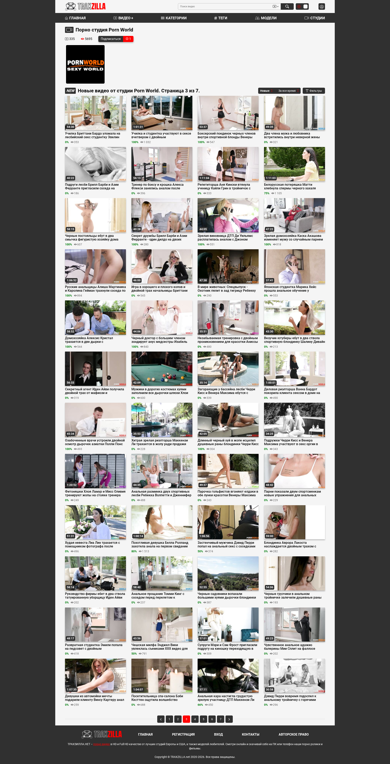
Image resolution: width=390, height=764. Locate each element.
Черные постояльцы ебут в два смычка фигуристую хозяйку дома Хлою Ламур (91, 237)
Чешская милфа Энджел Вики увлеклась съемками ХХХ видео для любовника (159, 647)
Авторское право (294, 734)
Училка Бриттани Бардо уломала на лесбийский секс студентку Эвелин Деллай (92, 135)
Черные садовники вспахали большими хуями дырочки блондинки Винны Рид (227, 595)
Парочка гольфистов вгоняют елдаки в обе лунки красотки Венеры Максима (228, 493)
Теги (222, 18)
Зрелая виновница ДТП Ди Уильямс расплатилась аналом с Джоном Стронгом (225, 237)
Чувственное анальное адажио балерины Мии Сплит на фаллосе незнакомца (289, 647)
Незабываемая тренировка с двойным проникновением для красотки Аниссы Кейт (228, 340)
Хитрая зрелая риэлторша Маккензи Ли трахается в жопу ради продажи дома (159, 442)
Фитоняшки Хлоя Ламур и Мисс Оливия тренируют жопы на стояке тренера (95, 493)
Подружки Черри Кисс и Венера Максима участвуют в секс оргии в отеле (291, 442)
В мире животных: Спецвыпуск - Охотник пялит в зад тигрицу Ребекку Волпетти (227, 288)
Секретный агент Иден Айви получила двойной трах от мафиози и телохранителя (94, 391)
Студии (317, 18)
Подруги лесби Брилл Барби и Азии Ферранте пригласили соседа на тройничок (92, 186)
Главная (77, 18)
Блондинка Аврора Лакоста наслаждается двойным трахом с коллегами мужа (290, 544)
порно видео (101, 744)
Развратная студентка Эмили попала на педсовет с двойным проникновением (93, 647)
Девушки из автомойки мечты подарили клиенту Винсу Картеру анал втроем (94, 698)
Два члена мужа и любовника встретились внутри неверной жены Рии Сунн (292, 135)
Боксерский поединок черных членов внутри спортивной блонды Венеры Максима (227, 135)
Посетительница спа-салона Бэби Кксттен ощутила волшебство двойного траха (157, 698)
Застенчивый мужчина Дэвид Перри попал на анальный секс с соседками (226, 544)
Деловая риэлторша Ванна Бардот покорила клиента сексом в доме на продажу (292, 391)
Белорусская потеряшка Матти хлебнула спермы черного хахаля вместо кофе (290, 186)
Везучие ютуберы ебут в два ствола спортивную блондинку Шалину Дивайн (294, 340)
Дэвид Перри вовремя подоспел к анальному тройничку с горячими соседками (290, 698)
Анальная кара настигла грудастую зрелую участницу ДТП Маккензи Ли (226, 698)
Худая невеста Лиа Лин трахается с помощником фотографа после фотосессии (92, 544)
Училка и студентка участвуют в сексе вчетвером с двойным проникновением (161, 135)
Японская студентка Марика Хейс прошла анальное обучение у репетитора (290, 288)
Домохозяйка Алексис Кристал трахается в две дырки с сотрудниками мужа (89, 340)
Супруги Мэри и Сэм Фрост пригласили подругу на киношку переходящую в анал (227, 647)
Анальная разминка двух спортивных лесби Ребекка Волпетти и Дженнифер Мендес (161, 493)
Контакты (250, 734)
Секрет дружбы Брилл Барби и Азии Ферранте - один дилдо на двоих (159, 237)
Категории (176, 18)
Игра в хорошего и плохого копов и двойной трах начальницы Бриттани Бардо (159, 288)
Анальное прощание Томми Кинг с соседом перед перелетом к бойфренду (157, 595)
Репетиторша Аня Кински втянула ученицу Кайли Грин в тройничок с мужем (224, 186)
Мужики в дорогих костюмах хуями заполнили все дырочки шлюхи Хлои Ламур (159, 391)
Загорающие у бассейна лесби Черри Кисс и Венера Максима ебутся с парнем (226, 391)
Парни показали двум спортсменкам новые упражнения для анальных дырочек (292, 493)
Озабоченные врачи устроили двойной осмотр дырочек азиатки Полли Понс (95, 442)
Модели (269, 18)
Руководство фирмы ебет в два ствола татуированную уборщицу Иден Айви (95, 595)
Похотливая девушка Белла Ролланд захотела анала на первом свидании (159, 544)
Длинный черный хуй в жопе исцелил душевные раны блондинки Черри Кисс (228, 442)
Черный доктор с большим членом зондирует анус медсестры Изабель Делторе (159, 340)
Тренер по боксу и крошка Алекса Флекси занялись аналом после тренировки (157, 186)
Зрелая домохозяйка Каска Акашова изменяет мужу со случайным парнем (293, 237)
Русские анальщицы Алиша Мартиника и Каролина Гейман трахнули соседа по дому (95, 288)
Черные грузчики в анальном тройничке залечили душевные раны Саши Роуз (293, 595)
